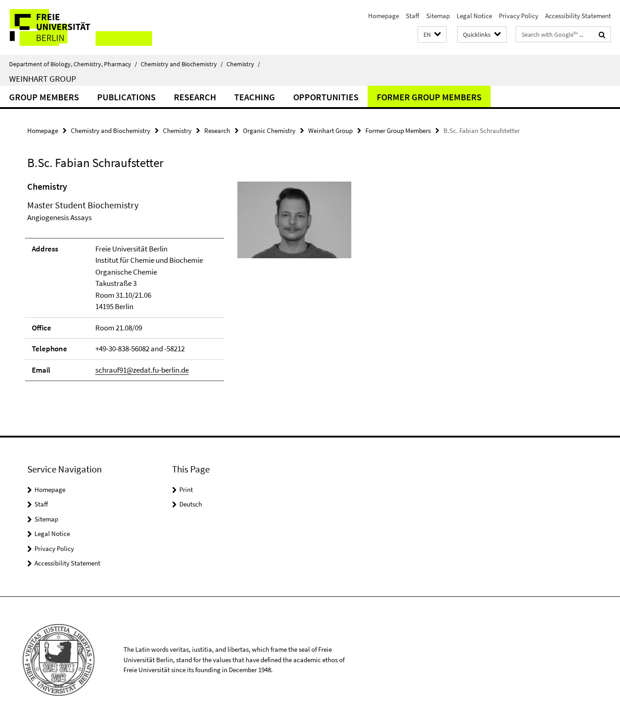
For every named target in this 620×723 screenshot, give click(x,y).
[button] (432, 34)
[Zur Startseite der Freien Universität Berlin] (76, 27)
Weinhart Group (42, 78)
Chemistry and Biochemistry (182, 64)
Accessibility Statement (578, 15)
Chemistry (243, 64)
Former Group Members (429, 97)
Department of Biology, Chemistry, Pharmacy (73, 64)
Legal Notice (474, 15)
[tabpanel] (189, 285)
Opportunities (326, 97)
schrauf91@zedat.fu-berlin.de (142, 370)
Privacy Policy (518, 15)
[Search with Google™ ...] (602, 34)
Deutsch (190, 504)
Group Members (44, 97)
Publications (126, 97)
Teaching (254, 97)
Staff (412, 15)
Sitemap (438, 15)
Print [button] (186, 489)
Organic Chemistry (269, 130)
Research (195, 97)
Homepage (383, 15)
